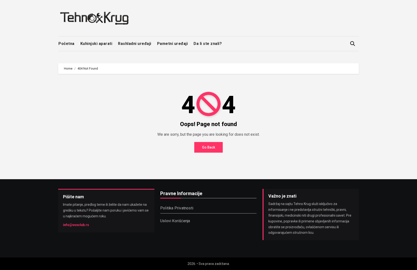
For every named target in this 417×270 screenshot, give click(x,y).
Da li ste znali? (208, 43)
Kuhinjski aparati (96, 43)
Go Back (208, 147)
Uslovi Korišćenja (175, 221)
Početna (66, 43)
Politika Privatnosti (176, 208)
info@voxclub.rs (76, 225)
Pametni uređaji (172, 43)
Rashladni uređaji (134, 43)
